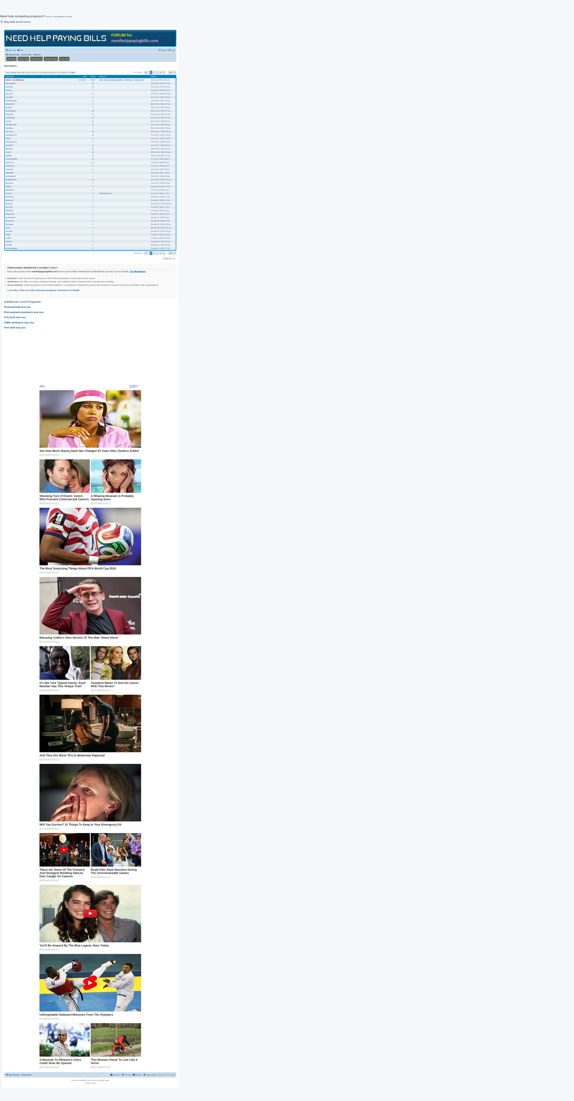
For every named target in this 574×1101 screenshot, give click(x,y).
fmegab (8, 186)
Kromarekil (9, 221)
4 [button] (160, 72)
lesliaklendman (11, 180)
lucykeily (9, 107)
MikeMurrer (10, 190)
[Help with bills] (90, 38)
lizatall (8, 138)
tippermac (9, 149)
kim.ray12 (9, 131)
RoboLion (9, 204)
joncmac (9, 90)
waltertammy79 (11, 135)
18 (93, 111)
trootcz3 (9, 193)
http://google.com (106, 193)
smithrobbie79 (11, 176)
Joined (153, 76)
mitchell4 (9, 245)
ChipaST (9, 241)
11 (93, 94)
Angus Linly (10, 214)
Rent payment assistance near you (23, 312)
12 (93, 155)
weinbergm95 (10, 111)
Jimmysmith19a (11, 159)
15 (93, 149)
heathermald (10, 118)
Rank (85, 76)
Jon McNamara (137, 271)
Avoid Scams (23, 21)
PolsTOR (9, 207)
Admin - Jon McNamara (15, 80)
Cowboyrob (10, 166)
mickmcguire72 (11, 142)
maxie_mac (10, 162)
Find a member (11, 72)
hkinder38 (9, 145)
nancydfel (9, 97)
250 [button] (170, 72)
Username (9, 76)
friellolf (8, 235)
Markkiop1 (9, 210)
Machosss (9, 183)
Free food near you (15, 317)
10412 (93, 80)
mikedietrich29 (11, 125)
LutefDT (9, 238)
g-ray (8, 228)
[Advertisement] (72, 8)
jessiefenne (10, 197)
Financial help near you (17, 307)
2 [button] (154, 72)
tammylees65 (10, 217)
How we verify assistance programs (38, 290)
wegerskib (9, 114)
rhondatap (9, 128)
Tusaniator (9, 224)
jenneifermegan (11, 100)
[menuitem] (20, 50)
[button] (146, 72)
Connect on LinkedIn (69, 290)
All (19, 72)
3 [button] (157, 72)
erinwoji (8, 121)
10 (93, 118)
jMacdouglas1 (11, 83)
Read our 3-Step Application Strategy (58, 16)
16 (93, 131)
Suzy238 (9, 231)
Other (73, 72)
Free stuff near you (15, 327)
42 (93, 83)
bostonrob (9, 169)
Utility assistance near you (19, 322)
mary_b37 (9, 94)
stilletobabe (10, 173)
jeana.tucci (9, 200)
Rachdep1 (9, 87)
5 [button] (164, 72)
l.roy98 (8, 152)
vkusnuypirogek (11, 248)
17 (93, 100)
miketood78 (10, 104)
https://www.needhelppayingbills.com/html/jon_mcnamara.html (122, 80)
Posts (93, 76)
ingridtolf (9, 155)
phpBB (82, 1080)
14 (93, 87)
